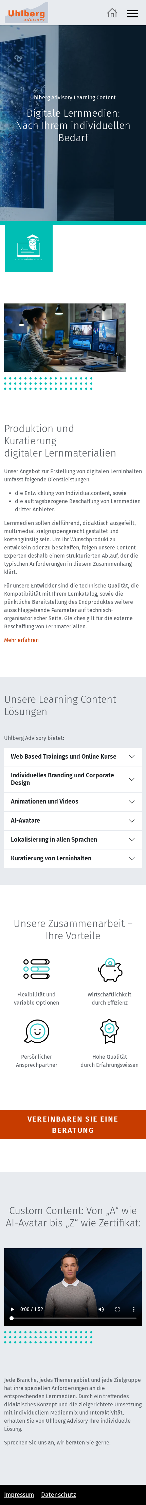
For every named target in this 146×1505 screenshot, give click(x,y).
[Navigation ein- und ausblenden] (132, 13)
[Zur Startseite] (112, 12)
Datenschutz (58, 1495)
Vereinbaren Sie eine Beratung (73, 1124)
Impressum (19, 1495)
